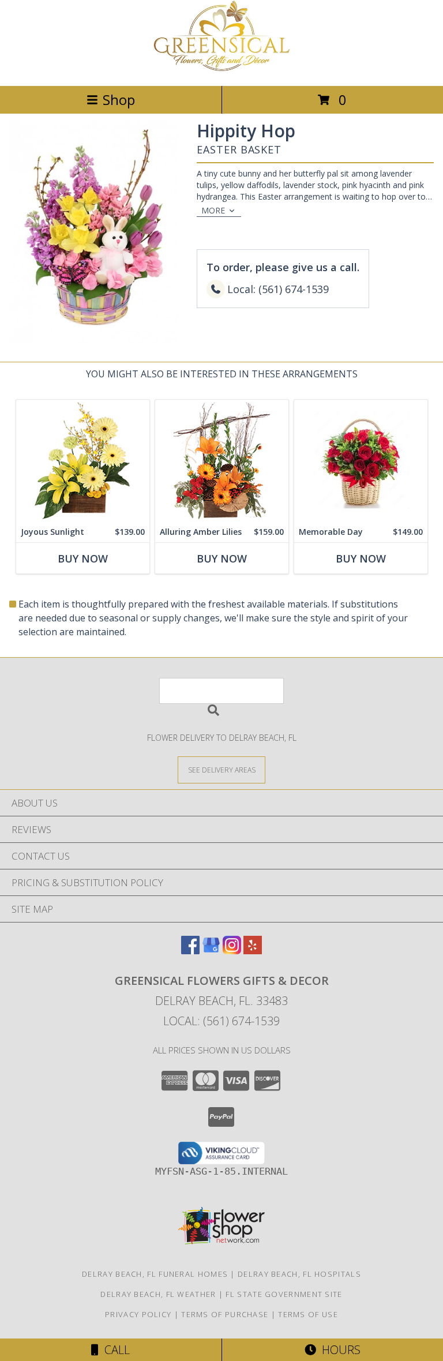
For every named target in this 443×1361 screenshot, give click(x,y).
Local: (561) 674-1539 (221, 1021)
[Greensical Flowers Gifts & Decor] (221, 68)
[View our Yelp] (252, 950)
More (213, 210)
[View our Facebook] (190, 950)
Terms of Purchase (224, 1314)
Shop (119, 99)
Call (114, 1350)
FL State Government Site (284, 1294)
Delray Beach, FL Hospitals (299, 1274)
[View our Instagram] (232, 950)
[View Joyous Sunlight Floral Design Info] (82, 461)
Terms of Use (308, 1314)
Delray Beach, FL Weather (158, 1294)
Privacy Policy (138, 1314)
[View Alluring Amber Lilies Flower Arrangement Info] (221, 461)
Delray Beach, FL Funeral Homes (155, 1274)
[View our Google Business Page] (211, 950)
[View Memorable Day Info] (360, 461)
